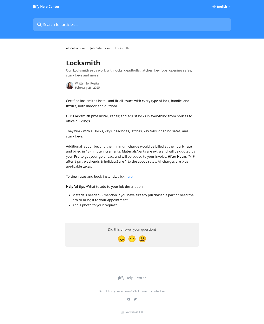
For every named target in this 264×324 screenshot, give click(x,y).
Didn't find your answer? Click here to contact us (132, 291)
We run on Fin (134, 312)
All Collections (75, 48)
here (129, 176)
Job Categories (100, 48)
